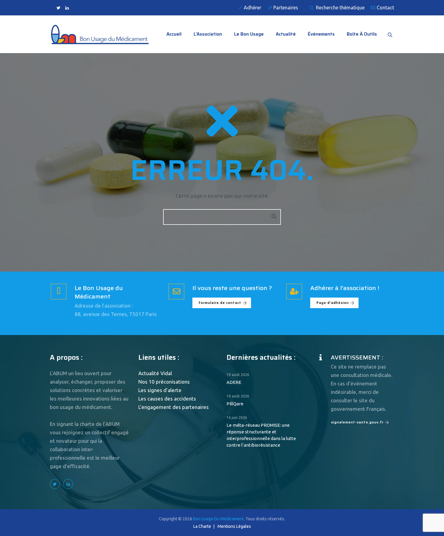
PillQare (235, 403)
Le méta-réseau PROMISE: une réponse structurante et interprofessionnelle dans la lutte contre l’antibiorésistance (261, 435)
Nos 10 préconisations (164, 381)
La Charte (202, 526)
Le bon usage (249, 34)
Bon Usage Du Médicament (218, 518)
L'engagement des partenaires (173, 407)
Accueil (174, 34)
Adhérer (252, 7)
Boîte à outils (362, 34)
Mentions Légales (234, 526)
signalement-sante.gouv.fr (357, 422)
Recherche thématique (340, 7)
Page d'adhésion (333, 302)
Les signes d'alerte (160, 390)
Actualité (286, 34)
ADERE (234, 382)
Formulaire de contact (220, 302)
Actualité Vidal (155, 373)
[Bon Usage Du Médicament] (99, 34)
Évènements (321, 34)
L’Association (208, 34)
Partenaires (285, 7)
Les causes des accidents (167, 398)
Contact (385, 7)
